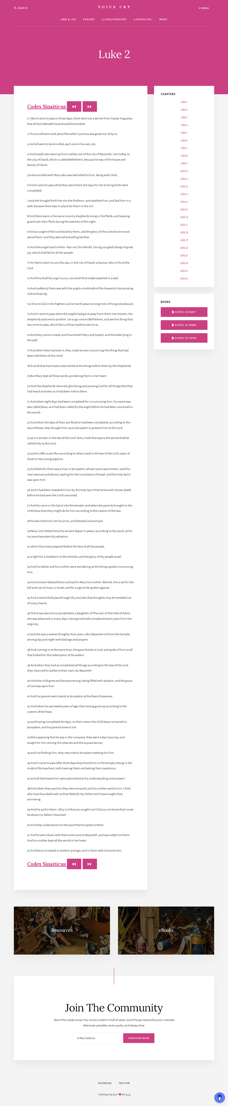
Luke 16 (184, 216)
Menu (205, 8)
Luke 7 (184, 147)
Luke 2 (184, 109)
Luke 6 (184, 140)
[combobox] (39, 8)
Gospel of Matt (185, 312)
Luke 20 (184, 247)
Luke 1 (184, 101)
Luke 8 (184, 155)
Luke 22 (184, 262)
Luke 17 (184, 224)
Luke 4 (184, 124)
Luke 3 (184, 117)
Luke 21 (184, 255)
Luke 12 (184, 186)
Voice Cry (115, 7)
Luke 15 (184, 209)
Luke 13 (184, 193)
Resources (62, 930)
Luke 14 (184, 201)
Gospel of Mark (185, 325)
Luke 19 (184, 239)
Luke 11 (184, 178)
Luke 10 (184, 170)
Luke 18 (184, 232)
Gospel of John (185, 338)
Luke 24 (184, 278)
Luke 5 (184, 132)
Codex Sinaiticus (47, 106)
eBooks (166, 930)
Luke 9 (184, 163)
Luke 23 (184, 270)
